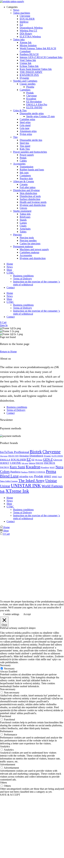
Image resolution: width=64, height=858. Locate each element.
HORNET (4, 463)
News (10, 266)
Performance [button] (6, 731)
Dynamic (47, 456)
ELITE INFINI (57, 456)
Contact (11, 287)
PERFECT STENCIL (36, 472)
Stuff (60, 477)
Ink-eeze (25, 463)
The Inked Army (31, 480)
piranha (23, 476)
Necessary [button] (5, 665)
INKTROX (49, 463)
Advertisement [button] (7, 764)
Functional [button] (5, 716)
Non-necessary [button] (7, 689)
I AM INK (15, 463)
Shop (9, 269)
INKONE (39, 463)
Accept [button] (27, 614)
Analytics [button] (5, 746)
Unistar (51, 480)
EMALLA (5, 459)
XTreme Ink (17, 491)
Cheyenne (52, 451)
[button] (3, 322)
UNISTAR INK (26, 485)
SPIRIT (47, 476)
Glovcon (57, 459)
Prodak (38, 476)
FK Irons (38, 460)
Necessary (9, 668)
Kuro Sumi (17, 467)
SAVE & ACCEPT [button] (10, 794)
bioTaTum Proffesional (14, 452)
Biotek (36, 451)
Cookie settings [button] (11, 614)
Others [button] (3, 782)
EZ (29, 459)
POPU (31, 477)
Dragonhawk (36, 455)
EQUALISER (18, 459)
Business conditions (23, 275)
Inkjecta (32, 463)
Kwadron (33, 467)
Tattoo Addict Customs (9, 481)
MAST (52, 467)
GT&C (10, 272)
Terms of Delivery (22, 278)
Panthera (15, 471)
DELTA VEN (13, 456)
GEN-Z (48, 459)
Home (10, 263)
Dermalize (24, 455)
